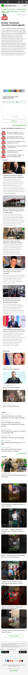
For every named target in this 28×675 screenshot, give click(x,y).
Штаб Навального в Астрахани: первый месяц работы (15, 151)
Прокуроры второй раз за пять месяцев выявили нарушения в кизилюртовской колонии (12, 300)
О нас (2, 649)
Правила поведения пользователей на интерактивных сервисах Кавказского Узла (14, 665)
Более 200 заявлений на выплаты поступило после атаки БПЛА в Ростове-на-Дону (13, 424)
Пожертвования (23, 649)
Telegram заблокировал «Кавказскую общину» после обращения (11, 607)
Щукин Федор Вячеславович (11, 387)
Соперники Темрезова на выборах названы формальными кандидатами (13, 176)
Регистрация (14, 116)
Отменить (14, 121)
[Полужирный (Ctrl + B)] (4, 102)
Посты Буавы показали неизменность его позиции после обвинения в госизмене (13, 271)
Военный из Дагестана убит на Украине (12, 437)
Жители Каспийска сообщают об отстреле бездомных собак (15, 155)
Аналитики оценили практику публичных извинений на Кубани (12, 242)
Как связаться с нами (11, 649)
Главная (3, 11)
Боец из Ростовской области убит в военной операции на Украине (11, 450)
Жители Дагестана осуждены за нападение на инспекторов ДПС (13, 432)
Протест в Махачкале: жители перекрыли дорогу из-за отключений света (13, 556)
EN (4, 1)
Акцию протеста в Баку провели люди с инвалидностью (17, 146)
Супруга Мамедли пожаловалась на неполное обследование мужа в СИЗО (14, 330)
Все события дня (22, 453)
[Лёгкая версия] (7, 1)
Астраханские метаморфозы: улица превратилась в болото (16, 142)
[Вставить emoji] (16, 102)
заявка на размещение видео (19, 125)
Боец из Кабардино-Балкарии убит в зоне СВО (13, 443)
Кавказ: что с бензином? (9, 9)
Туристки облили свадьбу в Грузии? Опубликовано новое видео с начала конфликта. (11, 583)
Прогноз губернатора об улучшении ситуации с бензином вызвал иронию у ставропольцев (13, 210)
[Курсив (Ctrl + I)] (7, 102)
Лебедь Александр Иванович (11, 369)
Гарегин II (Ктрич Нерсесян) (11, 406)
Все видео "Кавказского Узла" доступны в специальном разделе (15, 132)
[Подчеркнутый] (10, 102)
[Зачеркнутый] (13, 102)
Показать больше (14, 636)
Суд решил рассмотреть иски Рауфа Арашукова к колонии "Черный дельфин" (13, 417)
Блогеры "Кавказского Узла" (13, 11)
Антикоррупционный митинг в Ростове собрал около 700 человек (15, 137)
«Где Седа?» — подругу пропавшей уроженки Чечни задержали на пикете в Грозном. (12, 531)
